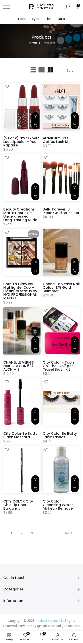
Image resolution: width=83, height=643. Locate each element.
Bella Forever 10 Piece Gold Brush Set (61, 211)
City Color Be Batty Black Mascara (20, 435)
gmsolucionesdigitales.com (58, 626)
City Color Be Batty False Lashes (60, 435)
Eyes (35, 19)
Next (68, 533)
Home (32, 43)
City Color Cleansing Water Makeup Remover (58, 505)
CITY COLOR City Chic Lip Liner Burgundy (18, 505)
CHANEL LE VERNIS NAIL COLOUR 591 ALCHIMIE (18, 366)
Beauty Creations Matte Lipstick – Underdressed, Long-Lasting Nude (20, 214)
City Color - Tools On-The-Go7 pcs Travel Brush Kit (59, 366)
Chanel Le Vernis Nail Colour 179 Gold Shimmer (61, 287)
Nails (61, 19)
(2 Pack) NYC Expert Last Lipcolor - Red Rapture (21, 142)
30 (54, 533)
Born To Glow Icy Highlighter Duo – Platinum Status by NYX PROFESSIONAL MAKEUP (20, 291)
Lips (48, 19)
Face (22, 19)
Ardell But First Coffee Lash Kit (56, 140)
